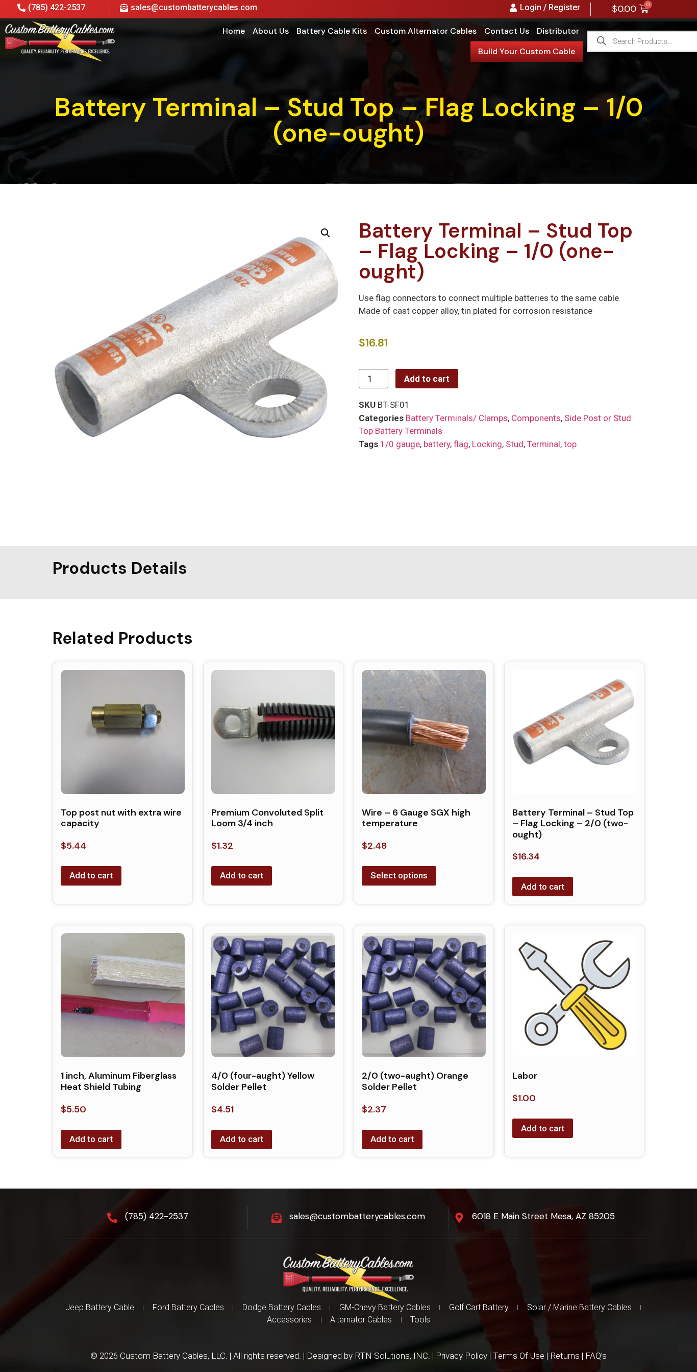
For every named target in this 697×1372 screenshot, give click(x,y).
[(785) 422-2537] (112, 1218)
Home (233, 31)
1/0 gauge (400, 444)
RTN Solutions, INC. (392, 1356)
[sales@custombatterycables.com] (276, 1218)
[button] (325, 233)
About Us (271, 31)
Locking (487, 444)
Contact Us (506, 31)
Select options (399, 875)
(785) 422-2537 (156, 1216)
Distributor (558, 31)
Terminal (543, 444)
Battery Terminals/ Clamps (457, 418)
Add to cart (427, 379)
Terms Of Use (518, 1356)
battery (437, 444)
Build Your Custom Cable (526, 51)
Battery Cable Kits (331, 31)
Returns (565, 1356)
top (570, 444)
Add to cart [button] (91, 875)
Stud (515, 444)
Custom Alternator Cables (426, 31)
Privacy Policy (461, 1356)
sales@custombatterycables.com (357, 1216)
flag (461, 444)
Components (536, 418)
